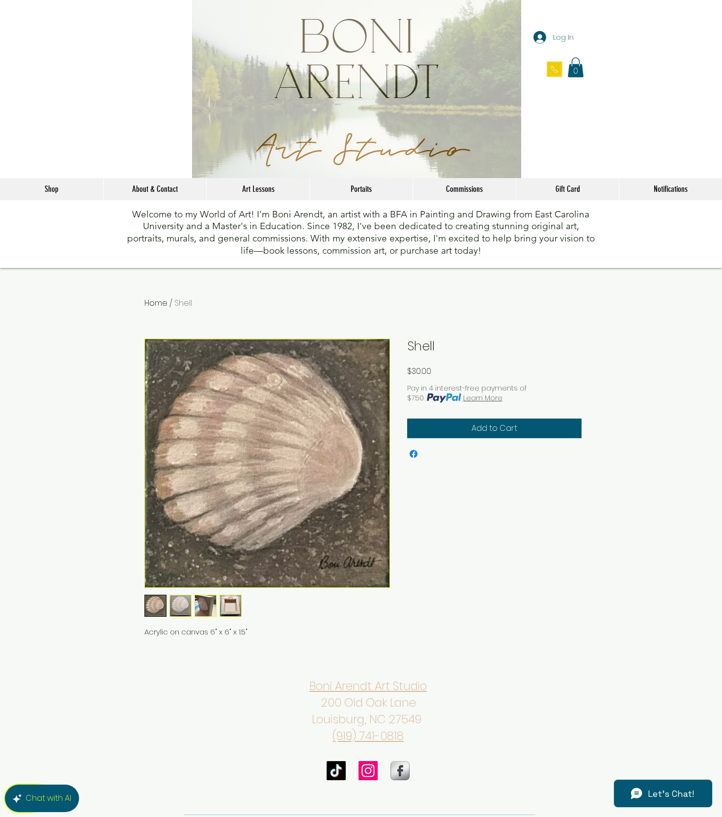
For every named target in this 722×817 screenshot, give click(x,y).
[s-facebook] (400, 770)
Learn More (482, 398)
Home (155, 303)
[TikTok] (336, 770)
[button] (575, 67)
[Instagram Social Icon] (368, 770)
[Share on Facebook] (413, 454)
